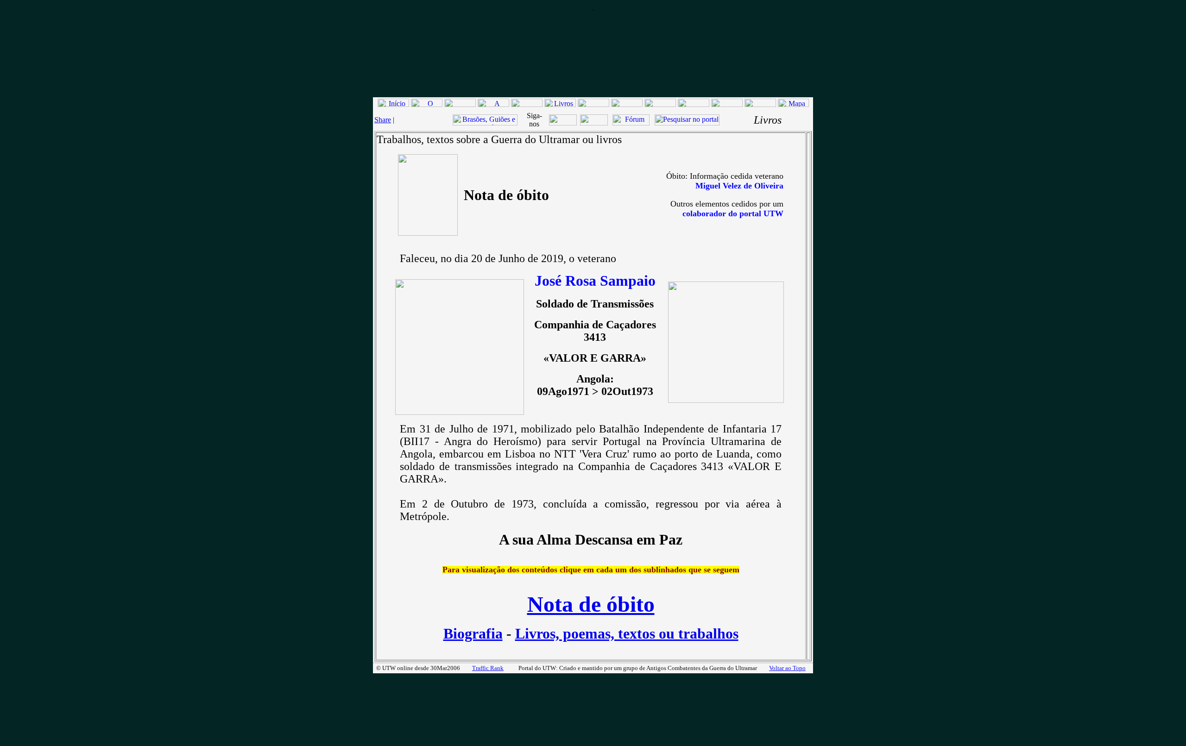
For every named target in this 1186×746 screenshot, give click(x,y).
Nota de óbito (591, 604)
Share (382, 120)
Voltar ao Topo (787, 668)
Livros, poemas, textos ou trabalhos (626, 633)
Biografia (473, 633)
